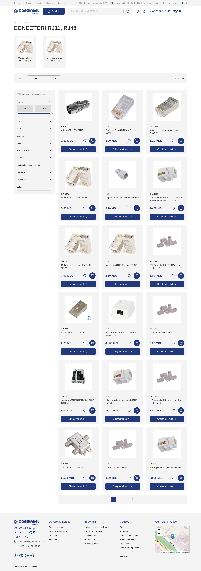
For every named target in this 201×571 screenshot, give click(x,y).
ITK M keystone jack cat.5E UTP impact (121, 401)
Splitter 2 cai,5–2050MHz (73, 467)
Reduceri (61, 3)
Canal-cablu (125, 543)
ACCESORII (24, 22)
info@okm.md (171, 3)
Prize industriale (127, 552)
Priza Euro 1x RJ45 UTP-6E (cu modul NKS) (120, 334)
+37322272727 (21, 537)
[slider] (17, 114)
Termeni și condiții (92, 543)
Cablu (122, 527)
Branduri (39, 3)
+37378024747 (21, 533)
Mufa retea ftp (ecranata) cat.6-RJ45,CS (164, 131)
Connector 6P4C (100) (116, 467)
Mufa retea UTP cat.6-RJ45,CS (76, 198)
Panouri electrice (127, 539)
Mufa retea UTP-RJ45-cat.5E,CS (121, 265)
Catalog (55, 11)
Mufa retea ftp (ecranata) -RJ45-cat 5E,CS (78, 266)
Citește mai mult (76, 149)
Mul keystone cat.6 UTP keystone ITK (166, 469)
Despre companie (56, 527)
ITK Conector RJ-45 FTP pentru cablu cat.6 (165, 266)
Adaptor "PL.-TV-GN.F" (72, 130)
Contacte (50, 3)
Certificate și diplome (93, 531)
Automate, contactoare (130, 535)
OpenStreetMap (175, 552)
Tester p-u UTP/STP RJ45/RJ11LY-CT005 (78, 401)
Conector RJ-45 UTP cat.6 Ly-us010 (119, 131)
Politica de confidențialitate (95, 527)
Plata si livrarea (91, 535)
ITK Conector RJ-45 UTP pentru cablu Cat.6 (165, 401)
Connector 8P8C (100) (161, 332)
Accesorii (124, 531)
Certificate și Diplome (58, 531)
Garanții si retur (91, 539)
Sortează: (21, 78)
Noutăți (29, 3)
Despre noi (18, 3)
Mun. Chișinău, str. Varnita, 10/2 (93, 3)
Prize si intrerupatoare (129, 548)
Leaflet (164, 552)
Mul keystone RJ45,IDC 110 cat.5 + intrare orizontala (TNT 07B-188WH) (167, 200)
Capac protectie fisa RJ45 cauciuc (122, 198)
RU (186, 3)
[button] (172, 536)
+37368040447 (161, 11)
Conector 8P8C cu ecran (73, 332)
